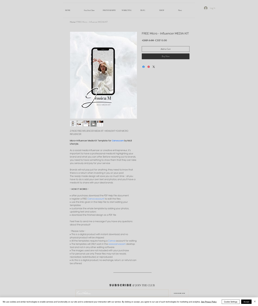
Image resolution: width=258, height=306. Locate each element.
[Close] (254, 302)
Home (72, 21)
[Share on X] (153, 66)
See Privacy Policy (209, 301)
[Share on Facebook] (143, 66)
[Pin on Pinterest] (148, 66)
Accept (246, 301)
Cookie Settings (230, 301)
